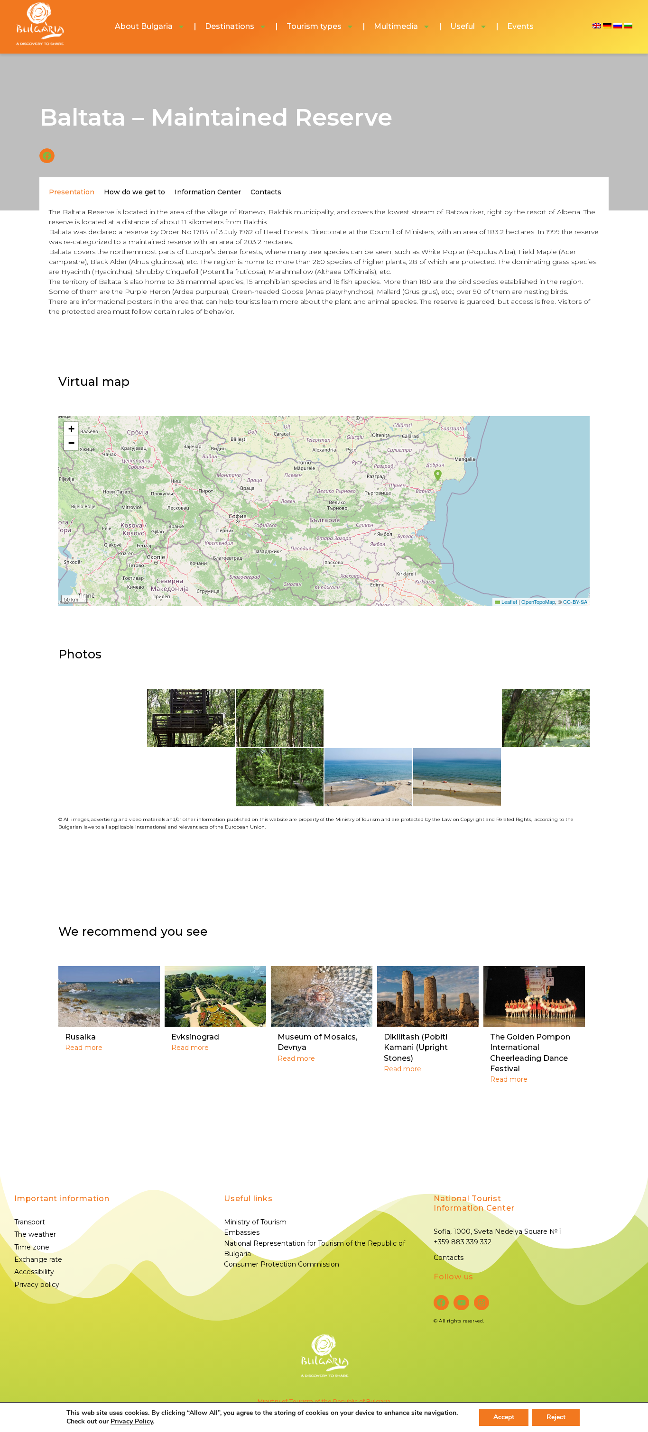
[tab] (71, 192)
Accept (503, 1417)
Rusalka (80, 1036)
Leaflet (508, 601)
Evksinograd (195, 1036)
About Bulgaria (144, 26)
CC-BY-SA (575, 601)
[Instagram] (481, 1302)
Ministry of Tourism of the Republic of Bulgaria (324, 1401)
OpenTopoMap (538, 601)
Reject (555, 1417)
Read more (83, 1047)
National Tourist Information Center (474, 1203)
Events (520, 26)
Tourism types (314, 26)
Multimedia (396, 26)
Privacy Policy (132, 1421)
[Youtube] (461, 1302)
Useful (462, 26)
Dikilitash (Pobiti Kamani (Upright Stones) (416, 1047)
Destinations (229, 26)
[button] (47, 156)
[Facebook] (441, 1302)
